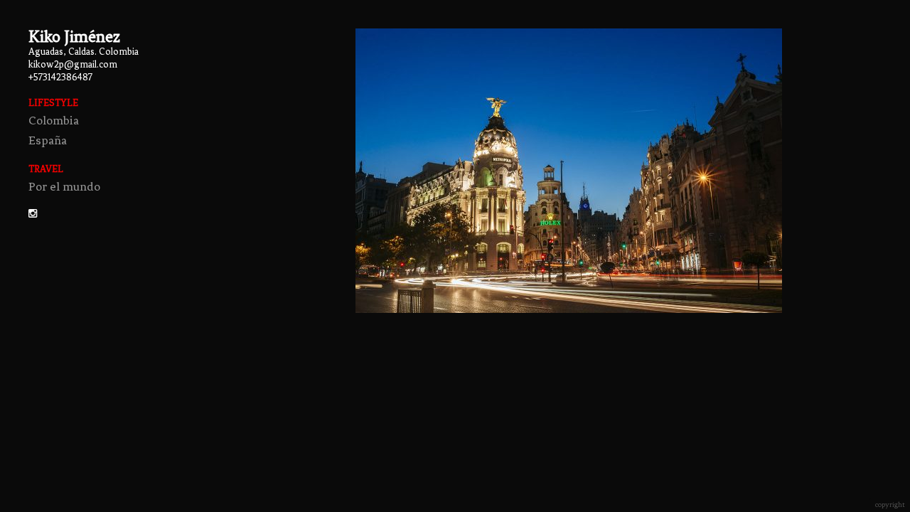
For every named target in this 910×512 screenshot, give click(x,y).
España (47, 140)
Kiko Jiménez (74, 36)
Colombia (53, 120)
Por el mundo (64, 186)
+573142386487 (60, 77)
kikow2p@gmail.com (72, 64)
